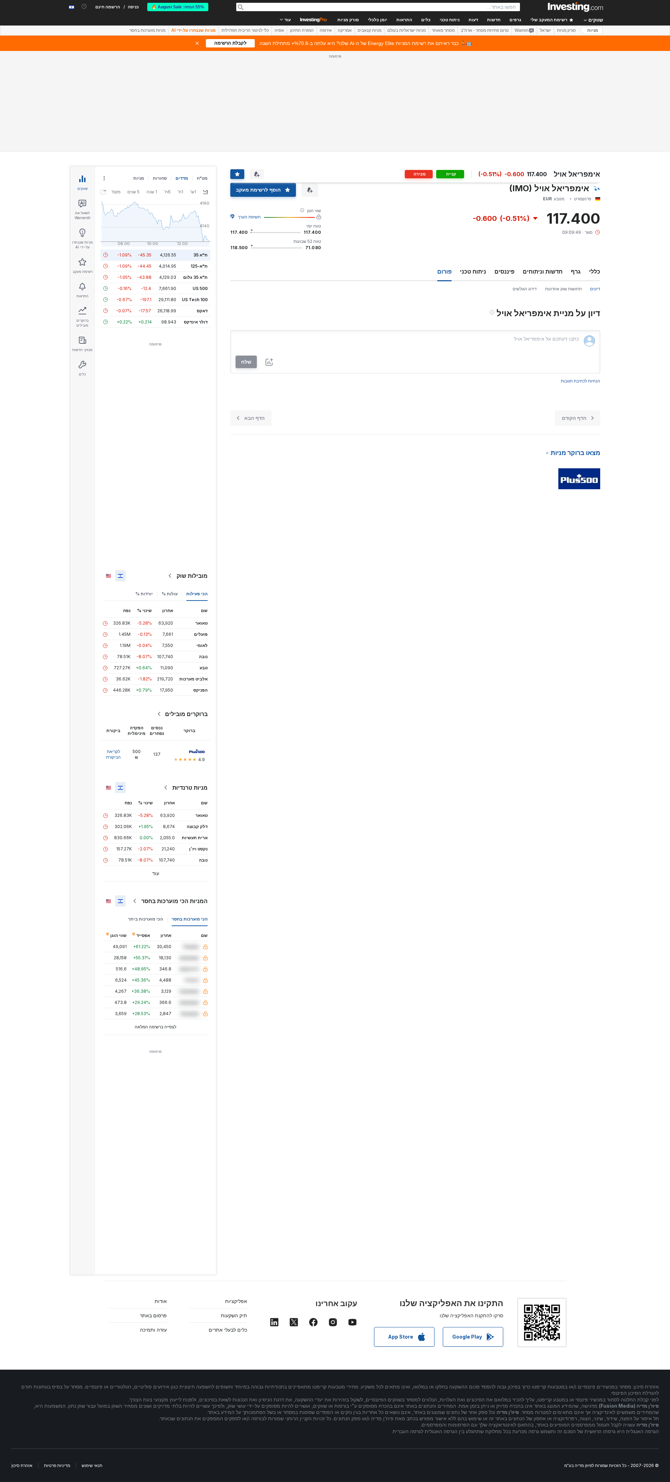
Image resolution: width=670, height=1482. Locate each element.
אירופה (326, 30)
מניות (592, 30)
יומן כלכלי (377, 19)
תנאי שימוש (92, 1465)
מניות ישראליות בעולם (406, 30)
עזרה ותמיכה (153, 1330)
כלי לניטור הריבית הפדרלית (245, 30)
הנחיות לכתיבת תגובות (580, 380)
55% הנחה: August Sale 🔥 (177, 7)
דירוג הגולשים (525, 288)
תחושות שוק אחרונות (563, 288)
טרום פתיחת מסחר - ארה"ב (485, 30)
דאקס (202, 310)
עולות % (170, 593)
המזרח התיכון (302, 30)
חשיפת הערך (249, 216)
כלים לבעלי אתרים (228, 1330)
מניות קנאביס (369, 30)
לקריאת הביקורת (113, 754)
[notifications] (84, 6)
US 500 (200, 288)
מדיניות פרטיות (57, 1465)
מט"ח (202, 178)
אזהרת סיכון (22, 1465)
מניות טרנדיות (190, 787)
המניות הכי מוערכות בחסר (174, 901)
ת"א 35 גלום (195, 277)
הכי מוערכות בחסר (190, 919)
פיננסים (504, 271)
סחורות (160, 178)
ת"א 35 (200, 255)
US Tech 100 (195, 299)
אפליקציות (236, 1301)
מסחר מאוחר (443, 30)
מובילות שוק (192, 575)
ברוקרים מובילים (186, 713)
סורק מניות (348, 19)
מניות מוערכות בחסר (147, 30)
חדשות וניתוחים (543, 271)
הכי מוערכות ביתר (145, 919)
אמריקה (345, 30)
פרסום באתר (153, 1315)
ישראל (545, 30)
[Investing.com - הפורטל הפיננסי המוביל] (575, 7)
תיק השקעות (234, 1315)
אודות (161, 1301)
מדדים (182, 178)
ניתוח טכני (473, 271)
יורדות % (144, 593)
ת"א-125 (199, 266)
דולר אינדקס (196, 322)
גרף (576, 271)
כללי (594, 271)
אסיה (279, 30)
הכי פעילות (197, 593)
